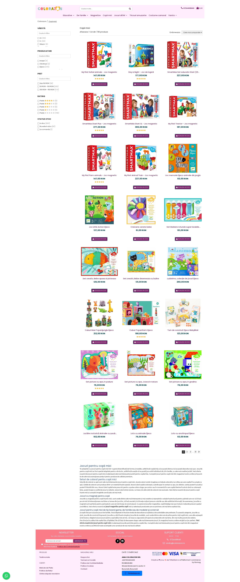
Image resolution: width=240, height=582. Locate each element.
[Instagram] (122, 541)
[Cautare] (130, 9)
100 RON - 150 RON (47, 89)
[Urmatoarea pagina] (199, 452)
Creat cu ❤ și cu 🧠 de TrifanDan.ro (165, 560)
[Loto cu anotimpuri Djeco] (183, 416)
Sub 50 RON (44, 83)
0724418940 (175, 539)
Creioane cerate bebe (141, 227)
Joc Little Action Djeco (99, 227)
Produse (43, 552)
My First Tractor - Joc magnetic (182, 123)
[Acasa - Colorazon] (50, 8)
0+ (41, 38)
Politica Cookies (87, 566)
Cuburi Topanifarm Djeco (141, 330)
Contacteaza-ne (134, 573)
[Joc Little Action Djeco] (99, 209)
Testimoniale (44, 557)
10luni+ (42, 44)
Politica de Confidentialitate (68, 546)
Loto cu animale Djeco (141, 433)
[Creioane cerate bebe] (141, 209)
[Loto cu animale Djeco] (141, 416)
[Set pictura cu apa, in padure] (99, 364)
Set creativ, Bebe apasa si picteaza (99, 278)
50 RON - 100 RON (47, 86)
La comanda (45, 129)
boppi (42, 60)
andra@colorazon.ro (175, 543)
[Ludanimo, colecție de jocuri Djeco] (183, 261)
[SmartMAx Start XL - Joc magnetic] (141, 106)
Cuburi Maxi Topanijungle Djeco (99, 330)
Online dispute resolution (49, 574)
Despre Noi (85, 557)
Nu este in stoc (46, 126)
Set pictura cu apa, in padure (99, 381)
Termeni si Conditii (88, 560)
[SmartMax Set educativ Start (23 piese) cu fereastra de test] (183, 55)
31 (195, 452)
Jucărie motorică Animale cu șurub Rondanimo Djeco (99, 433)
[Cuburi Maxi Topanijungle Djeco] (99, 313)
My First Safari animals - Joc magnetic (99, 72)
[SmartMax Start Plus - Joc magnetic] (99, 106)
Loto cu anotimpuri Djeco (182, 433)
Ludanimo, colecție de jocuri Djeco (182, 278)
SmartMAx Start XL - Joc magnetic (141, 123)
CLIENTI (42, 563)
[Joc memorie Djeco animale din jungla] (183, 158)
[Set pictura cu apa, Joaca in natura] (141, 364)
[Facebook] (118, 541)
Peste (42, 100)
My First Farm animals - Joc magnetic (99, 175)
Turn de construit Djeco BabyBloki (183, 330)
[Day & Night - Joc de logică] (141, 55)
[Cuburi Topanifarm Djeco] (141, 313)
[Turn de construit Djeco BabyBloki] (183, 313)
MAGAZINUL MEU (87, 552)
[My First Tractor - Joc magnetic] (183, 106)
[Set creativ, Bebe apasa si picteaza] (99, 261)
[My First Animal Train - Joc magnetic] (141, 158)
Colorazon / (43, 21)
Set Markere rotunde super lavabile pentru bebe (183, 227)
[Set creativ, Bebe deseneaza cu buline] (141, 261)
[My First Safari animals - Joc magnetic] (99, 55)
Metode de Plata (46, 568)
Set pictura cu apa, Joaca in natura (141, 381)
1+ (40, 41)
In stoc (42, 123)
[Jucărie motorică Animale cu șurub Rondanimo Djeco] (99, 416)
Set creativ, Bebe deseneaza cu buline (141, 278)
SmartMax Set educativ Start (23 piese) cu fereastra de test (183, 72)
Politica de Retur (45, 571)
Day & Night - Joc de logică (141, 72)
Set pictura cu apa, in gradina (182, 381)
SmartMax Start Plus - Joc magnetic (99, 123)
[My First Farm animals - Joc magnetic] (99, 158)
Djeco (42, 67)
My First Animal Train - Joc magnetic (141, 175)
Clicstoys (43, 64)
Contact (84, 569)
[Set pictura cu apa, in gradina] (183, 364)
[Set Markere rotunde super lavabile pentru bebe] (183, 209)
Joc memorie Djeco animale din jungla (182, 175)
